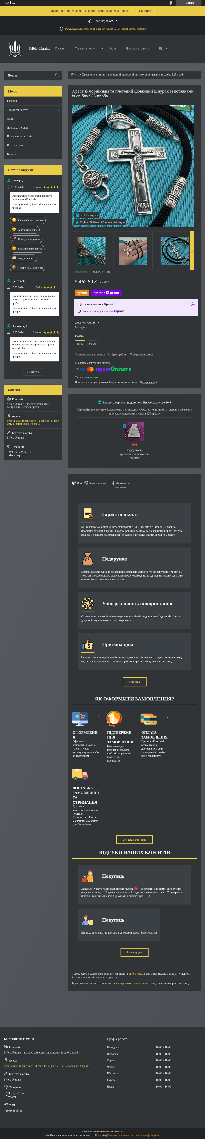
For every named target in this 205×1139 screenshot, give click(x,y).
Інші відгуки (134, 952)
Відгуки (12, 154)
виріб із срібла (136, 973)
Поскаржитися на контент (120, 1135)
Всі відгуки (33, 371)
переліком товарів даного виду (138, 983)
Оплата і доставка (134, 839)
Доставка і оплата (17, 127)
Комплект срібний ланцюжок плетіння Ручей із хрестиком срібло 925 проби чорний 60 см (33, 344)
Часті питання (15, 145)
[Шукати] (57, 75)
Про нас (134, 681)
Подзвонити (142, 10)
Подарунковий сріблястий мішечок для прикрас (134, 454)
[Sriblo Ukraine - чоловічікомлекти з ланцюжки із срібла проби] (15, 49)
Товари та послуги (86, 48)
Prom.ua (119, 1131)
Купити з (99, 293)
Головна (60, 48)
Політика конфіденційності (148, 1135)
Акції (112, 48)
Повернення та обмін (20, 136)
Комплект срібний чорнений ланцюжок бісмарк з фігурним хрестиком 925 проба (34, 299)
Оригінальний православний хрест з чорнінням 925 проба (32, 197)
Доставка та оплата (137, 48)
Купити (82, 293)
